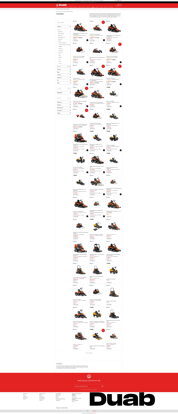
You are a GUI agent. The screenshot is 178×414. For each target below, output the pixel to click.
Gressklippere (64, 11)
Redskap (60, 55)
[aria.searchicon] (57, 9)
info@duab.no (58, 0)
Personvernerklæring (75, 400)
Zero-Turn (60, 63)
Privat (118, 4)
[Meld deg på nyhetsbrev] (102, 386)
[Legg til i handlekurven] (87, 40)
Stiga (59, 59)
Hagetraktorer (60, 48)
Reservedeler (60, 57)
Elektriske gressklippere (61, 33)
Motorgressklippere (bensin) (61, 37)
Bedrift (121, 4)
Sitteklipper (68, 11)
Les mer (96, 389)
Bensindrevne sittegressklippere (63, 42)
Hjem (57, 11)
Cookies (73, 401)
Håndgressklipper (60, 35)
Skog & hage (60, 11)
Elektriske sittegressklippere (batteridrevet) (64, 44)
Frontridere (60, 46)
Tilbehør (60, 61)
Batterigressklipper (60, 31)
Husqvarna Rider (61, 50)
